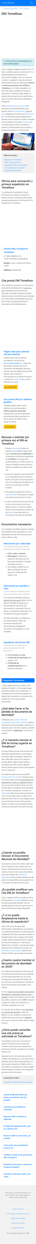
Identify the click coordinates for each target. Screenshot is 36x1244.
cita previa (26, 122)
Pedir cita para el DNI (12, 162)
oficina (29, 114)
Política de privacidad (18, 1218)
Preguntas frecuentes (12, 170)
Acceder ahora (10, 387)
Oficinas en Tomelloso (13, 160)
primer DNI (17, 379)
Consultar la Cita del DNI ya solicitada (18, 1082)
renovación (21, 106)
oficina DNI (6, 793)
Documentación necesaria (14, 168)
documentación (18, 111)
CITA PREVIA (8, 3)
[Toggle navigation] (31, 3)
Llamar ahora (10, 427)
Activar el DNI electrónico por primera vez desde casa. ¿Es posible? (16, 1097)
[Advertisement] (18, 38)
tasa (3, 114)
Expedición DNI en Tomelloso (15, 165)
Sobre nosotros (18, 1209)
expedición (11, 106)
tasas (10, 512)
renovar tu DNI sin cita (10, 777)
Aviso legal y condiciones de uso (18, 1214)
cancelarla (17, 900)
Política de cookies (18, 1223)
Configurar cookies (18, 1228)
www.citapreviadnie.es (13, 363)
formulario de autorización (11, 951)
